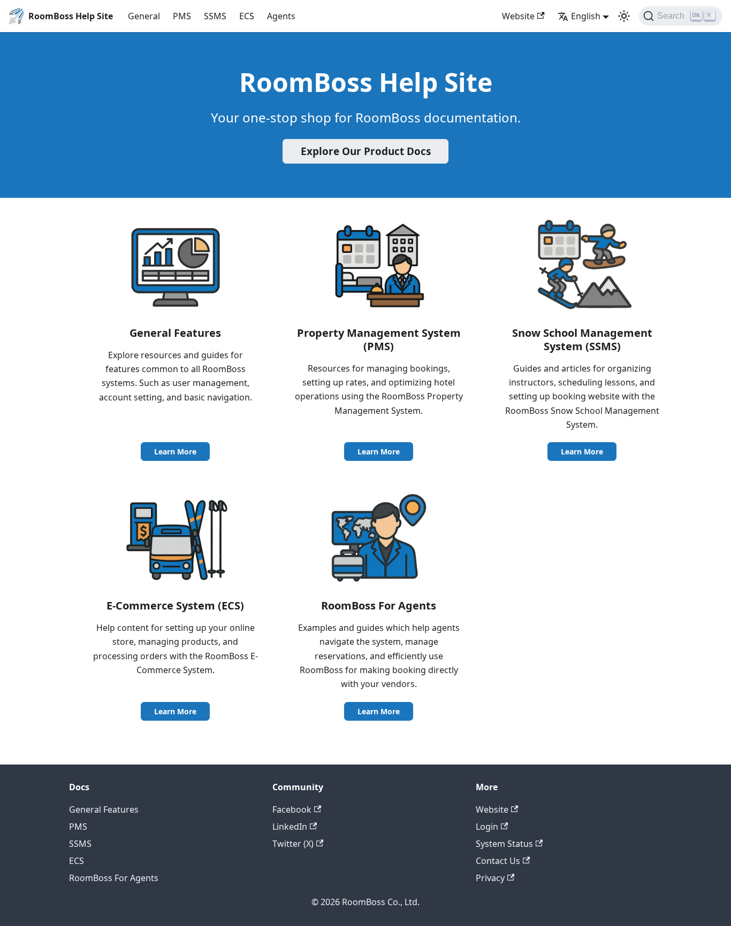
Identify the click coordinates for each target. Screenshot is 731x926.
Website (518, 16)
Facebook (291, 809)
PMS (182, 16)
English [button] (585, 16)
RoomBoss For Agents (113, 878)
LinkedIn (289, 826)
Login (487, 826)
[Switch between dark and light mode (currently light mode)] (624, 16)
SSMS (215, 16)
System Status (504, 844)
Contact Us (498, 861)
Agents (281, 16)
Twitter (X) (293, 844)
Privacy (490, 878)
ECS (246, 16)
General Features (104, 809)
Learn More (175, 451)
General (144, 16)
